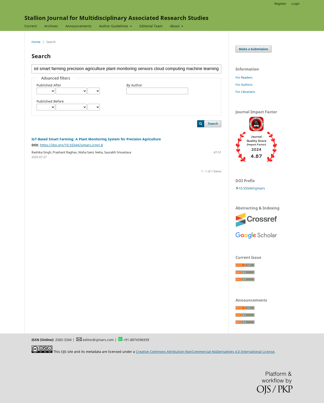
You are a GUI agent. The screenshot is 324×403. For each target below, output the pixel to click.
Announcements (78, 26)
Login (296, 3)
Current (30, 26)
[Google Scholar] (256, 237)
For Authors (244, 84)
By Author (134, 85)
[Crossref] (256, 225)
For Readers (244, 77)
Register (280, 3)
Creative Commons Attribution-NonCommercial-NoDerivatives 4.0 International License (205, 351)
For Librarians (245, 92)
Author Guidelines (114, 26)
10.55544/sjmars (252, 188)
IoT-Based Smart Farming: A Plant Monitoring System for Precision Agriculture (96, 139)
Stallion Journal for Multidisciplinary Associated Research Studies (116, 18)
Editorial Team (150, 26)
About (175, 26)
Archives (51, 26)
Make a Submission (253, 49)
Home (36, 42)
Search (213, 123)
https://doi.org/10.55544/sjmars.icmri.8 (71, 145)
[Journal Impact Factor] (256, 161)
